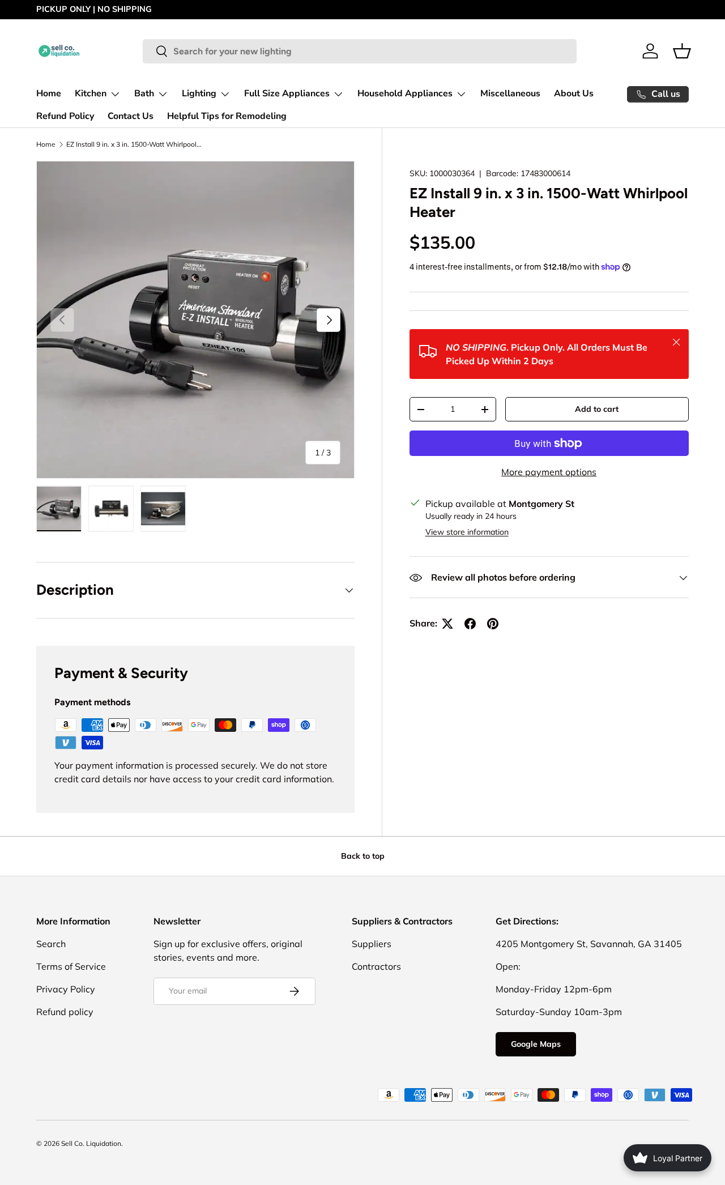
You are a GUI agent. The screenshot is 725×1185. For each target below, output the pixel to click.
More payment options (548, 472)
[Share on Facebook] (470, 623)
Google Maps (536, 1044)
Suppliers (371, 943)
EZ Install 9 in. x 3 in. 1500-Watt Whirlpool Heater (134, 144)
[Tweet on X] (447, 623)
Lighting (199, 93)
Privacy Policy (65, 989)
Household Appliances (405, 93)
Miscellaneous (510, 93)
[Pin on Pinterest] (492, 623)
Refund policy (64, 1011)
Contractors (376, 966)
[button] (681, 51)
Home (48, 93)
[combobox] (359, 51)
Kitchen (90, 93)
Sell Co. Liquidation (91, 1143)
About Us (574, 93)
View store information (467, 532)
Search (51, 943)
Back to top (363, 856)
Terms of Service (71, 966)
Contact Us (130, 116)
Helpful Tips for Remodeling (227, 116)
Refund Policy (65, 116)
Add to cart (597, 409)
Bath (144, 93)
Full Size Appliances (287, 93)
